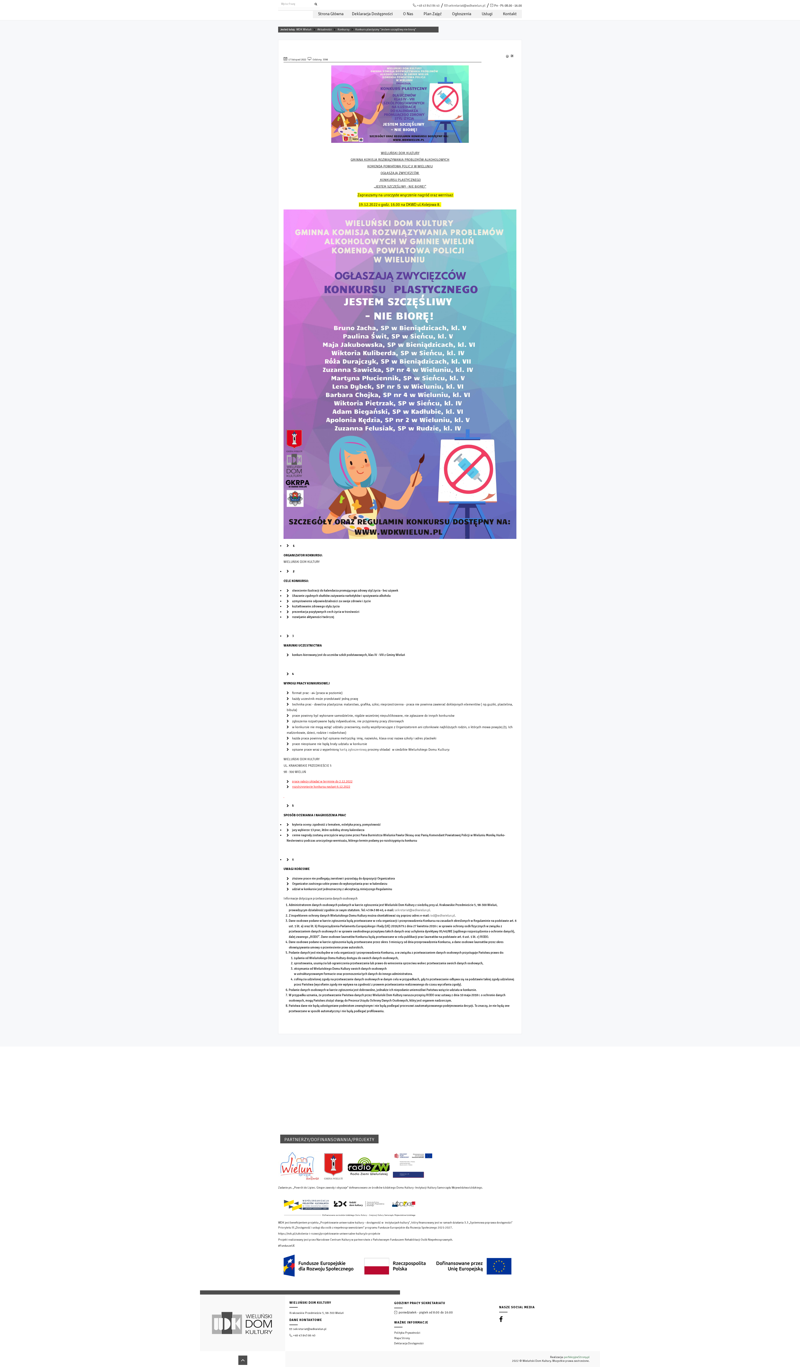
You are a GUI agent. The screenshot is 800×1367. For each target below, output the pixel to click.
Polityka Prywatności (407, 1333)
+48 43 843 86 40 (428, 6)
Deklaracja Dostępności (409, 1343)
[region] (400, 1328)
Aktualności (324, 29)
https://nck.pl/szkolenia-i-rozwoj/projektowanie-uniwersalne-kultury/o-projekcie (329, 1233)
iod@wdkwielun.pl (442, 915)
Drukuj (507, 56)
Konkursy (343, 29)
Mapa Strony (402, 1338)
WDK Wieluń (303, 29)
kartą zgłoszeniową (353, 750)
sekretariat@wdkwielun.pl (466, 6)
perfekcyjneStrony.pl (577, 1357)
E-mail (512, 57)
